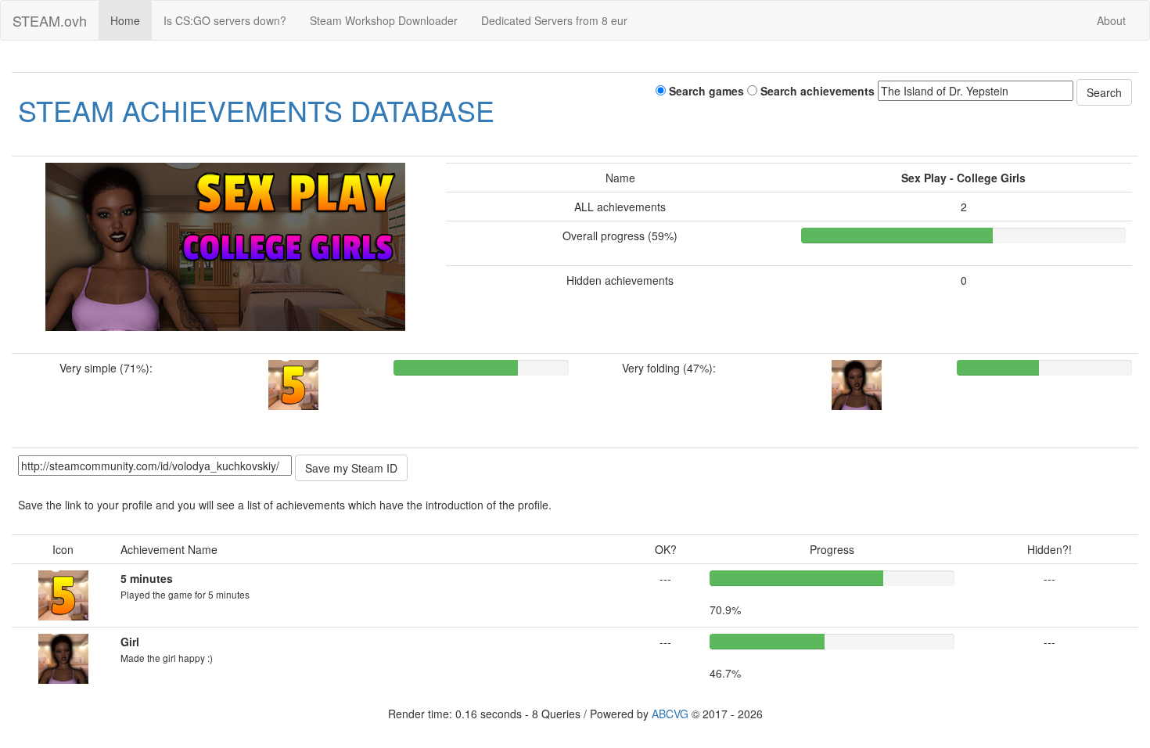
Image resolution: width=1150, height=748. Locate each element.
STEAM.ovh (50, 20)
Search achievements (816, 91)
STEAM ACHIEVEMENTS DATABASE (256, 110)
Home (125, 20)
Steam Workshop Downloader (384, 20)
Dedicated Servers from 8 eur (554, 20)
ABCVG (670, 713)
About (1111, 20)
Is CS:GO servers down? (225, 20)
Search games (705, 91)
